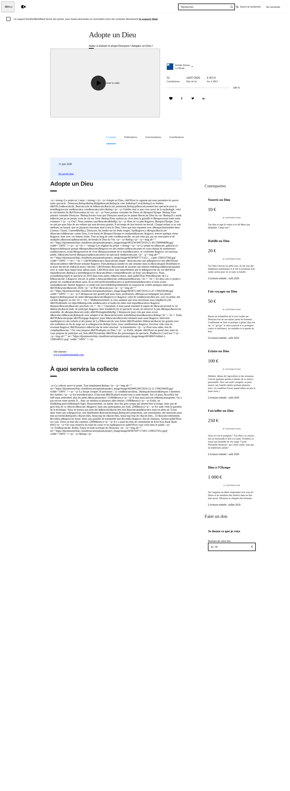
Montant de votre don (219, 541)
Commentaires (153, 137)
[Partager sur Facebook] (182, 98)
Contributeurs (176, 137)
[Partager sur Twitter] (192, 98)
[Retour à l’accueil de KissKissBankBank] (20, 7)
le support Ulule (148, 19)
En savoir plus (66, 173)
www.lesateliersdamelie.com (69, 354)
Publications (130, 137)
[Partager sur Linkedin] (203, 98)
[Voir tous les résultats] (231, 7)
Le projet (111, 137)
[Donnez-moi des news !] (171, 98)
